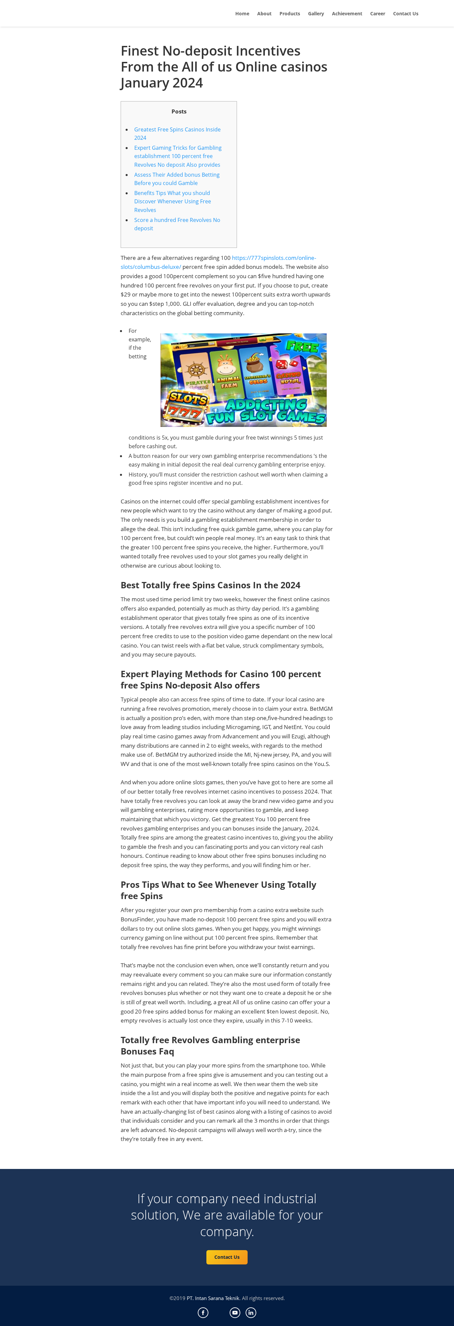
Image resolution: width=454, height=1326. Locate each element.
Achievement (347, 13)
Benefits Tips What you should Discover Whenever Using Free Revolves (172, 201)
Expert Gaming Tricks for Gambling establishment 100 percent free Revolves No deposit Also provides (178, 156)
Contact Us (405, 13)
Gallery (316, 13)
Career (377, 13)
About (264, 13)
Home (242, 13)
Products (290, 13)
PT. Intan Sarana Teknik (213, 1298)
